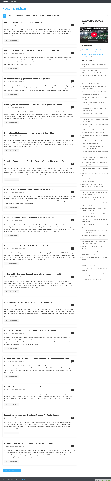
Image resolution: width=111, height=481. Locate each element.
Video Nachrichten (53, 16)
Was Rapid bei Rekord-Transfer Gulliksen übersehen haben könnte (94, 242)
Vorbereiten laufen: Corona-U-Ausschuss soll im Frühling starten (95, 231)
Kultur (42, 16)
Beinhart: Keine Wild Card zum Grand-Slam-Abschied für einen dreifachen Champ (36, 359)
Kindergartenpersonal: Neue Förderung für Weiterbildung (94, 220)
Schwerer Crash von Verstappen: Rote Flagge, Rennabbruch (28, 302)
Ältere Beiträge (9, 470)
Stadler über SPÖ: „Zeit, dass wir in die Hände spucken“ (95, 226)
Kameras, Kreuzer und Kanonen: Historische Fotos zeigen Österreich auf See (34, 105)
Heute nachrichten (14, 8)
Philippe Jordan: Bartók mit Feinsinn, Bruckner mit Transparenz (29, 443)
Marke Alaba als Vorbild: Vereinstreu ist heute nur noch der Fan (93, 215)
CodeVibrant (25, 479)
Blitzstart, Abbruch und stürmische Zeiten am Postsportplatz (28, 189)
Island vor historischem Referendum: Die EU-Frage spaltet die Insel (95, 253)
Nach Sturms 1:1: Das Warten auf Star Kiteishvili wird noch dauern (93, 199)
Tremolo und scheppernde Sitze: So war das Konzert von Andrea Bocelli (94, 193)
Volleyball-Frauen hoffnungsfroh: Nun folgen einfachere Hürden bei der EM (34, 161)
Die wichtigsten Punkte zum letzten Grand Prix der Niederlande (94, 209)
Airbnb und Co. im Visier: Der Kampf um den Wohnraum (95, 269)
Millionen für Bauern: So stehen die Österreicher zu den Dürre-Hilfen (31, 50)
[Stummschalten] (103, 41)
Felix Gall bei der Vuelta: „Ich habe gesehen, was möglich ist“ (94, 164)
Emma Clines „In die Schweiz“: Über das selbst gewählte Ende (93, 275)
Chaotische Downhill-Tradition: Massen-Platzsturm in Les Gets (29, 218)
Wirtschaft (19, 16)
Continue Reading (12, 40)
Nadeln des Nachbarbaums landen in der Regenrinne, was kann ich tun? (94, 237)
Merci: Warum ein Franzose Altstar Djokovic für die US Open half (94, 158)
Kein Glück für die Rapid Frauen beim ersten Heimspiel (25, 387)
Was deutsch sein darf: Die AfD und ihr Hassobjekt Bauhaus (93, 248)
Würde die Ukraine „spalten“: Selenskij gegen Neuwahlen (95, 175)
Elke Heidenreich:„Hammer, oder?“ (92, 279)
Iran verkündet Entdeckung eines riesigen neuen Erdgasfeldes (29, 133)
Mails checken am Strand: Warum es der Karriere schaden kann (93, 264)
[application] (94, 35)
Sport (35, 16)
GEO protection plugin (106, 480)
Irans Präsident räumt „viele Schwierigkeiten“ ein (95, 169)
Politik (28, 16)
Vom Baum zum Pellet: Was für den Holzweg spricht (94, 258)
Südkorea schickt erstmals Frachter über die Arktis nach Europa (94, 204)
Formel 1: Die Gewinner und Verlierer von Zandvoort (24, 22)
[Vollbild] (106, 41)
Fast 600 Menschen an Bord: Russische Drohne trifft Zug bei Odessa (31, 415)
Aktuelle (10, 16)
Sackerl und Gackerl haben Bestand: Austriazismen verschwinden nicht (32, 274)
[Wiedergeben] (82, 41)
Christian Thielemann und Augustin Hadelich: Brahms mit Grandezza (31, 330)
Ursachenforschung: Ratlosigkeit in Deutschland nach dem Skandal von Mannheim (92, 187)
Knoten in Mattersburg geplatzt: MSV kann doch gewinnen (27, 79)
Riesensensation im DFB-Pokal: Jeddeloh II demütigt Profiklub (29, 246)
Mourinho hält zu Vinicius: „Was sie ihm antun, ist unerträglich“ (93, 180)
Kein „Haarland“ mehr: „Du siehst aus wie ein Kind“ (95, 153)
